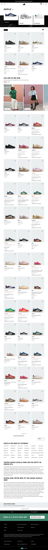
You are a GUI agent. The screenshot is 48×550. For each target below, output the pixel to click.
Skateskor (33, 448)
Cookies (32, 541)
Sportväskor (13, 445)
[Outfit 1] (13, 97)
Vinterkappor (34, 450)
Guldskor (19, 452)
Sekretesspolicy (7, 544)
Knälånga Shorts (13, 457)
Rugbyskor (33, 445)
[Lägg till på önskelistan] (15, 34)
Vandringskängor (34, 452)
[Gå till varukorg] (46, 4)
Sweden (25, 548)
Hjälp (5, 530)
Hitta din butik (20, 530)
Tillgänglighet (33, 544)
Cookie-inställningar (7, 541)
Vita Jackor (40, 448)
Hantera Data (20, 541)
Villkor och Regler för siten (22, 544)
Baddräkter (13, 448)
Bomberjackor (7, 455)
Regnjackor (20, 457)
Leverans (5, 524)
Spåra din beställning (35, 524)
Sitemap (5, 527)
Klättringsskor (34, 457)
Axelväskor (26, 457)
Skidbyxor (26, 452)
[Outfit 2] (33, 97)
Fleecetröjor (40, 445)
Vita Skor (26, 445)
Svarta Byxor (20, 448)
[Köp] (24, 4)
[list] (22, 30)
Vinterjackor (6, 445)
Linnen (5, 457)
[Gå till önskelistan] (4, 4)
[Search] (43, 4)
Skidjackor (26, 450)
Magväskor (6, 450)
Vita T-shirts (20, 445)
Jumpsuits (6, 448)
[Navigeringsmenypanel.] (1, 4)
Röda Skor (26, 455)
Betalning (32, 527)
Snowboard (13, 450)
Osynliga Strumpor (20, 455)
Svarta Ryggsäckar (33, 455)
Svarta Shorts (41, 452)
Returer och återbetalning (22, 524)
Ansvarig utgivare (21, 527)
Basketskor (40, 450)
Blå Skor (19, 450)
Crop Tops (6, 452)
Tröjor (12, 452)
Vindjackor (13, 455)
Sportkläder (26, 448)
